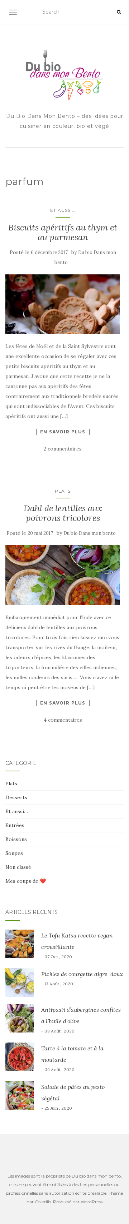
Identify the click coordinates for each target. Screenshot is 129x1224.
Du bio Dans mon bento (89, 533)
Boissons (16, 839)
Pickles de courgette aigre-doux (82, 973)
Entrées (14, 825)
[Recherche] (119, 12)
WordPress (91, 1201)
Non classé (18, 867)
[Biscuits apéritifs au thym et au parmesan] (62, 304)
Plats (63, 491)
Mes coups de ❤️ (25, 881)
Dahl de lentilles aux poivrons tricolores (63, 513)
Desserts (16, 797)
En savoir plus (62, 431)
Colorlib (43, 1201)
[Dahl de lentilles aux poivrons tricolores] (62, 575)
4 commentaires (63, 720)
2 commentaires (63, 449)
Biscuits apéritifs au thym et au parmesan (62, 232)
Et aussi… (62, 210)
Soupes (14, 853)
